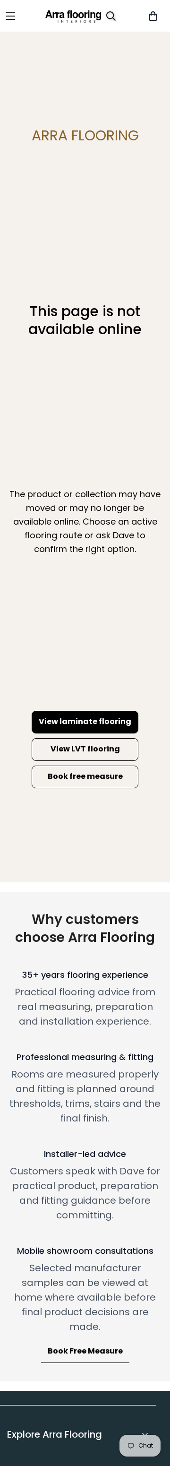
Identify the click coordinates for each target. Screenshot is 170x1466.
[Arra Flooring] (73, 16)
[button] (153, 16)
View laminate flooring (85, 721)
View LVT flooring (85, 748)
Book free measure (85, 776)
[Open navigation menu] (17, 16)
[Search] (111, 16)
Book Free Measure (85, 1350)
